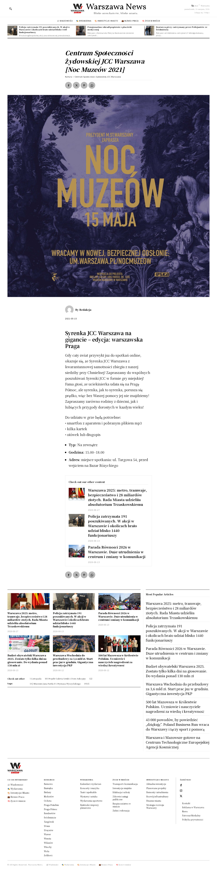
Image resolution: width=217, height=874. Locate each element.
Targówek (49, 821)
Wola (46, 851)
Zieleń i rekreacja (121, 810)
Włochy (48, 847)
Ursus (47, 826)
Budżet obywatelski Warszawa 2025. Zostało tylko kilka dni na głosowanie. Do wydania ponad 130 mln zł (27, 660)
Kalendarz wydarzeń (90, 783)
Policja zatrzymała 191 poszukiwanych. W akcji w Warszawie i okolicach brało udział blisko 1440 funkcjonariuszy (44, 30)
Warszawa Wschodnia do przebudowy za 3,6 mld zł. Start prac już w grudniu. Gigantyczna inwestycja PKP (73, 660)
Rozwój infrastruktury (157, 796)
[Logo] (108, 768)
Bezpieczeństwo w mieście (122, 805)
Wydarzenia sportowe (91, 800)
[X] (76, 85)
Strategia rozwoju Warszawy (155, 806)
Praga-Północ (50, 809)
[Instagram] (181, 790)
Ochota (47, 800)
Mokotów (49, 796)
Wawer (47, 834)
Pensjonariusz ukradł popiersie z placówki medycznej (109, 28)
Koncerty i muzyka (89, 788)
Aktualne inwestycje (156, 783)
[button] (10, 9)
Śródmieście (50, 817)
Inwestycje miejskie (122, 788)
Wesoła (47, 838)
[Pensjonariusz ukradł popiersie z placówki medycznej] (81, 31)
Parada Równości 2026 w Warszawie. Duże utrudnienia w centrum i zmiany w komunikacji (116, 552)
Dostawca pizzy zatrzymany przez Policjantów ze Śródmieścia (181, 28)
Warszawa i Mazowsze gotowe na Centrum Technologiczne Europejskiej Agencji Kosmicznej (177, 742)
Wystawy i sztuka (88, 796)
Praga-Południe (51, 804)
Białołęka (48, 788)
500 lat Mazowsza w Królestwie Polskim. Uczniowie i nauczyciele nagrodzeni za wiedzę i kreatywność (118, 660)
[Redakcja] (70, 309)
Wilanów (48, 842)
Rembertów (49, 813)
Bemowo (48, 783)
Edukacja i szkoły (121, 792)
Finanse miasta (153, 800)
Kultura (68, 76)
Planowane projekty (156, 788)
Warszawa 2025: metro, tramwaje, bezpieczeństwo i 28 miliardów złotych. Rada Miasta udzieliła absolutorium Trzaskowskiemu (117, 497)
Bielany (47, 792)
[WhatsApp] (91, 85)
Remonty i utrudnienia (157, 792)
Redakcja (85, 309)
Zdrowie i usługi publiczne (120, 798)
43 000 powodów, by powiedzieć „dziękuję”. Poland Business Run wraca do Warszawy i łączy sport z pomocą (177, 724)
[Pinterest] (84, 85)
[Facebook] (68, 85)
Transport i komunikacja (125, 783)
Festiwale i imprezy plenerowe (89, 806)
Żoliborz (48, 855)
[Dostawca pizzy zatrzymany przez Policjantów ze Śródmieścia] (149, 31)
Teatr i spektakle (88, 792)
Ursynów (48, 830)
